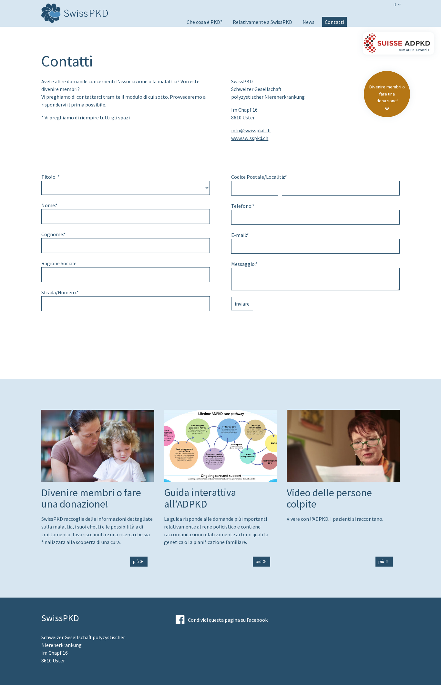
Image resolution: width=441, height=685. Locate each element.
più (136, 561)
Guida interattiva (205, 48)
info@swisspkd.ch (251, 130)
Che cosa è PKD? (204, 22)
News (308, 22)
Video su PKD (201, 31)
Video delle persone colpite (216, 40)
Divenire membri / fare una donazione (274, 31)
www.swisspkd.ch (249, 138)
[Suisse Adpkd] (398, 43)
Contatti (334, 22)
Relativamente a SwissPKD (262, 22)
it (395, 4)
